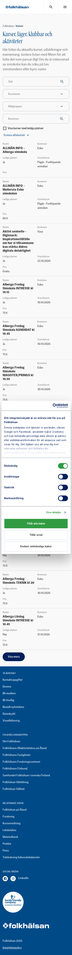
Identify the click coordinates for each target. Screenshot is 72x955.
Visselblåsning (11, 720)
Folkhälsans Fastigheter (16, 755)
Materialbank (10, 837)
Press (6, 850)
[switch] (63, 476)
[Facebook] (5, 878)
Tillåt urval (36, 534)
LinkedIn (23, 878)
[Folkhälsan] (17, 7)
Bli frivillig (8, 700)
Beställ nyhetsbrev (13, 707)
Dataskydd (9, 713)
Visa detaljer (53, 512)
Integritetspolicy (12, 947)
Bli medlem (9, 693)
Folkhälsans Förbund (15, 768)
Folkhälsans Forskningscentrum (21, 761)
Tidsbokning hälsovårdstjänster (21, 857)
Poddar (7, 843)
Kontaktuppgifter (13, 679)
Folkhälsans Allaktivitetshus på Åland (25, 748)
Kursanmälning (11, 823)
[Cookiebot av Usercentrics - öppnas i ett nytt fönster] (52, 405)
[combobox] (36, 94)
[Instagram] (13, 878)
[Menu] (65, 7)
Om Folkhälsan (11, 741)
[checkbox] (5, 128)
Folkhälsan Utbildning (15, 782)
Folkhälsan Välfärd (13, 789)
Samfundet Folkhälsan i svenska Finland (26, 775)
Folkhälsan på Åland (15, 809)
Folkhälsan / (9, 26)
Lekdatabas (9, 830)
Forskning (8, 816)
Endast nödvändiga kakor (36, 546)
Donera (7, 686)
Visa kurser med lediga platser (26, 128)
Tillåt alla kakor (36, 523)
